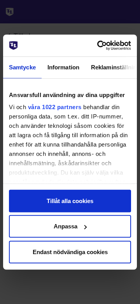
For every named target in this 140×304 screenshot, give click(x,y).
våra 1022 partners (55, 107)
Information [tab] (63, 67)
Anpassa (65, 226)
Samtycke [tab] (22, 67)
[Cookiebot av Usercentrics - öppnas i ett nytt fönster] (98, 46)
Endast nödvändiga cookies (70, 251)
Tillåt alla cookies (70, 200)
